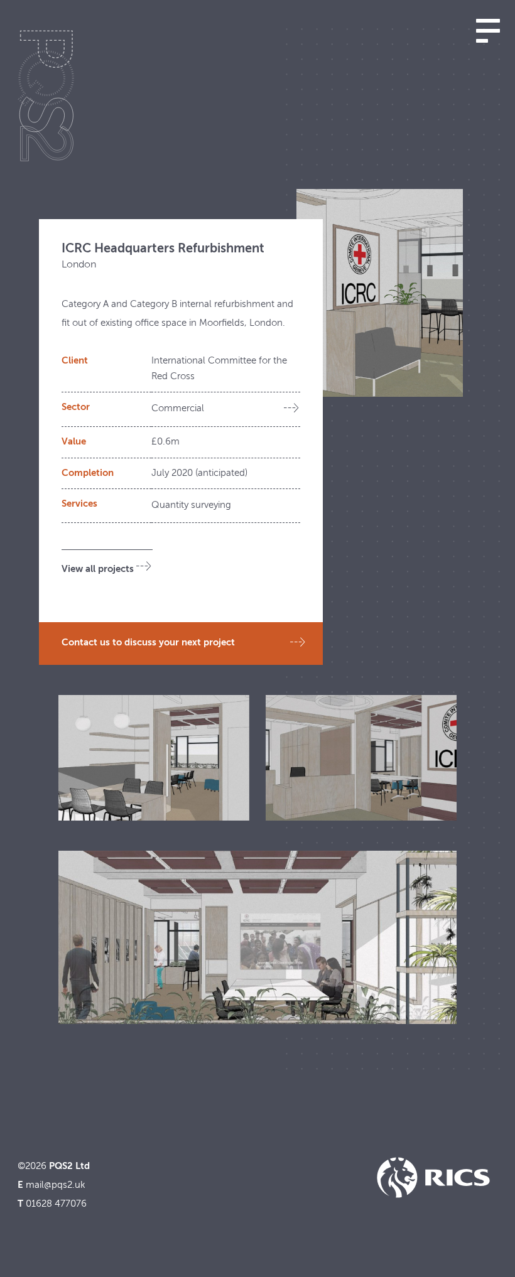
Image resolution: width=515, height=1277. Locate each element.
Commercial (177, 408)
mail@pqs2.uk (55, 1185)
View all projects (98, 569)
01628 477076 (56, 1204)
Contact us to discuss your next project (148, 642)
